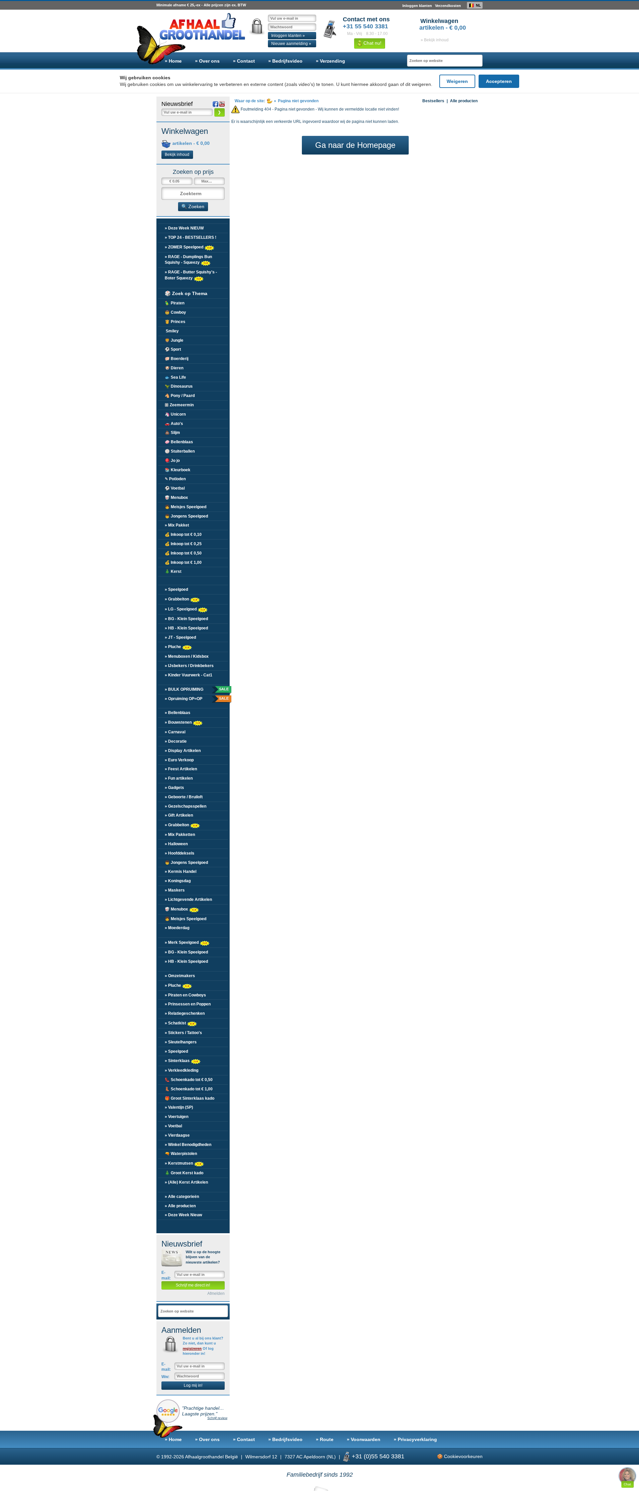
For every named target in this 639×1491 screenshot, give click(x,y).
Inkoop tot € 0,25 (183, 544)
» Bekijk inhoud (435, 40)
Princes (175, 321)
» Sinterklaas (178, 1060)
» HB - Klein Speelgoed (186, 628)
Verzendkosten (448, 6)
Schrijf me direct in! (193, 1285)
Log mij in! (193, 1385)
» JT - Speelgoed (180, 637)
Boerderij (176, 358)
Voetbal (175, 488)
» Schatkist (176, 1023)
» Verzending (330, 61)
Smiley (172, 331)
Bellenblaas (179, 442)
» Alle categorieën (182, 1196)
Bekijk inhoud (177, 154)
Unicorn (175, 414)
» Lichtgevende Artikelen (188, 899)
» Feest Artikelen (181, 769)
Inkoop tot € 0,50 (183, 553)
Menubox (176, 497)
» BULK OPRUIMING (196, 689)
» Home (173, 61)
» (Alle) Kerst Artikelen (186, 1182)
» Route (324, 1439)
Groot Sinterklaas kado (189, 1098)
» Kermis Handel (180, 871)
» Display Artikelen (183, 750)
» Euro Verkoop (179, 760)
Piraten (174, 303)
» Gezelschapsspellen (185, 806)
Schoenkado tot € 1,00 (189, 1089)
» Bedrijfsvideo (285, 61)
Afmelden (216, 1293)
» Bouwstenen (179, 722)
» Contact (244, 61)
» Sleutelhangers (181, 1042)
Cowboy (175, 312)
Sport (173, 349)
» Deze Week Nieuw (183, 1215)
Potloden (175, 479)
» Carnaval (175, 732)
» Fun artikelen (179, 778)
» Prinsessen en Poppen (188, 1004)
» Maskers (175, 890)
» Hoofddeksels (179, 853)
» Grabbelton (177, 599)
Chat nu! (371, 43)
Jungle (174, 340)
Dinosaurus (179, 386)
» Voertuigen (176, 1116)
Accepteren (499, 81)
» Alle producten (180, 1206)
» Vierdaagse (177, 1135)
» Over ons (207, 61)
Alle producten (464, 101)
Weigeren (457, 81)
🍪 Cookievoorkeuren (460, 1456)
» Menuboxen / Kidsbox (187, 656)
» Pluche (173, 646)
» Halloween (176, 844)
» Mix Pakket (177, 525)
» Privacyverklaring (415, 1439)
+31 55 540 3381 (365, 26)
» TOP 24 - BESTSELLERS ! (190, 237)
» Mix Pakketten (180, 834)
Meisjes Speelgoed (185, 507)
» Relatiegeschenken (185, 1013)
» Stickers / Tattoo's (183, 1032)
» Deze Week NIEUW (184, 228)
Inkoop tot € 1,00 (183, 562)
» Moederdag (177, 928)
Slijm (172, 432)
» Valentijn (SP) (179, 1107)
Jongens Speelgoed (186, 516)
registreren (192, 1348)
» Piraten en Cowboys (185, 995)
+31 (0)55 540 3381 (378, 1456)
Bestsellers (433, 101)
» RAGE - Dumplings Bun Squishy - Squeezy (188, 259)
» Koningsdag (178, 881)
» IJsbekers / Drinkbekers (189, 665)
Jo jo (172, 460)
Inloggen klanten (417, 6)
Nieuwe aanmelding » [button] (291, 43)
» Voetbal (173, 1126)
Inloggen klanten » (288, 35)
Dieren (174, 368)
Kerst (173, 571)
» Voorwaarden (363, 1439)
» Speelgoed (176, 589)
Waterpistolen (181, 1153)
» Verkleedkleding (181, 1070)
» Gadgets (174, 787)
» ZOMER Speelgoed (184, 246)
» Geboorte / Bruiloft (184, 797)
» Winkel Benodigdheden (188, 1144)
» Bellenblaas (177, 712)
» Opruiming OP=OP (196, 698)
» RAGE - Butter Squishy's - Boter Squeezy (191, 275)
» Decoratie (176, 741)
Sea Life (175, 377)
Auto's (174, 423)
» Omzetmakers (180, 975)
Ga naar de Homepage (355, 145)
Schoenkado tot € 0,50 (189, 1079)
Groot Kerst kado (184, 1173)
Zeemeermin (179, 405)
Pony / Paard (180, 395)
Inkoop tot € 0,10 (183, 534)
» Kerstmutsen (179, 1163)
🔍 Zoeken (192, 206)
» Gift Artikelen (179, 815)
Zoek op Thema (186, 293)
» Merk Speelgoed (182, 942)
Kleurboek (177, 470)
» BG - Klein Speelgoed (186, 618)
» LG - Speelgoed (181, 609)
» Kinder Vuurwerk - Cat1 (188, 675)
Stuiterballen (180, 451)
